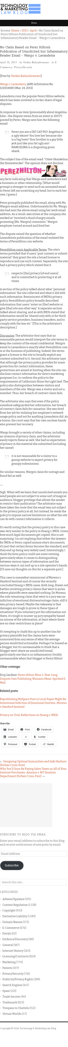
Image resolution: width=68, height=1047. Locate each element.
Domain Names (12, 922)
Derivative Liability (14, 916)
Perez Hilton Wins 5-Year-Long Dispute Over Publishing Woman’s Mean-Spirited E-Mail (33, 678)
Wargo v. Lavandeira (13, 84)
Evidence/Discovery (15, 939)
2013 (25, 30)
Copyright (8, 910)
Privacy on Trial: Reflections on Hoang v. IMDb (29, 715)
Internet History (12, 950)
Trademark (9, 1002)
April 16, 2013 (8, 62)
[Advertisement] (26, 805)
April (33, 30)
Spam (6, 991)
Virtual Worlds (11, 1013)
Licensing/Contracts (15, 956)
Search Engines (12, 985)
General (7, 945)
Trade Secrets (11, 996)
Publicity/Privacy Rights (17, 979)
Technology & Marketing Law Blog (38, 1028)
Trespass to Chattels (15, 1008)
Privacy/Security (23, 67)
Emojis (6, 933)
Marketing (9, 962)
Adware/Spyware (13, 899)
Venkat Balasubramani (36, 62)
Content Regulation (15, 905)
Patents (7, 968)
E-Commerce (10, 927)
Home (15, 30)
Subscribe (12, 865)
